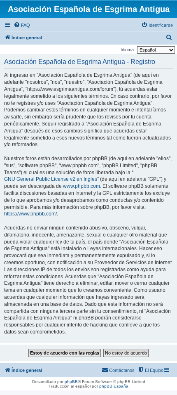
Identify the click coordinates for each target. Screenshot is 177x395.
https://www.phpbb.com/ (30, 214)
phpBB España (113, 386)
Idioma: (128, 49)
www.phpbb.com (81, 186)
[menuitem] (22, 25)
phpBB (71, 381)
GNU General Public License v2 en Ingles (50, 179)
